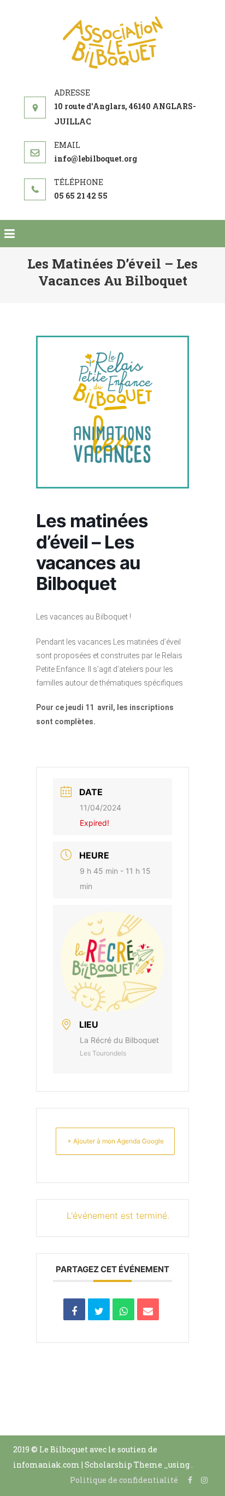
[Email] (148, 1309)
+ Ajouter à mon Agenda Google (115, 1141)
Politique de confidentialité (124, 1480)
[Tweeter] (99, 1309)
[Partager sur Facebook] (74, 1309)
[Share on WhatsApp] (123, 1309)
